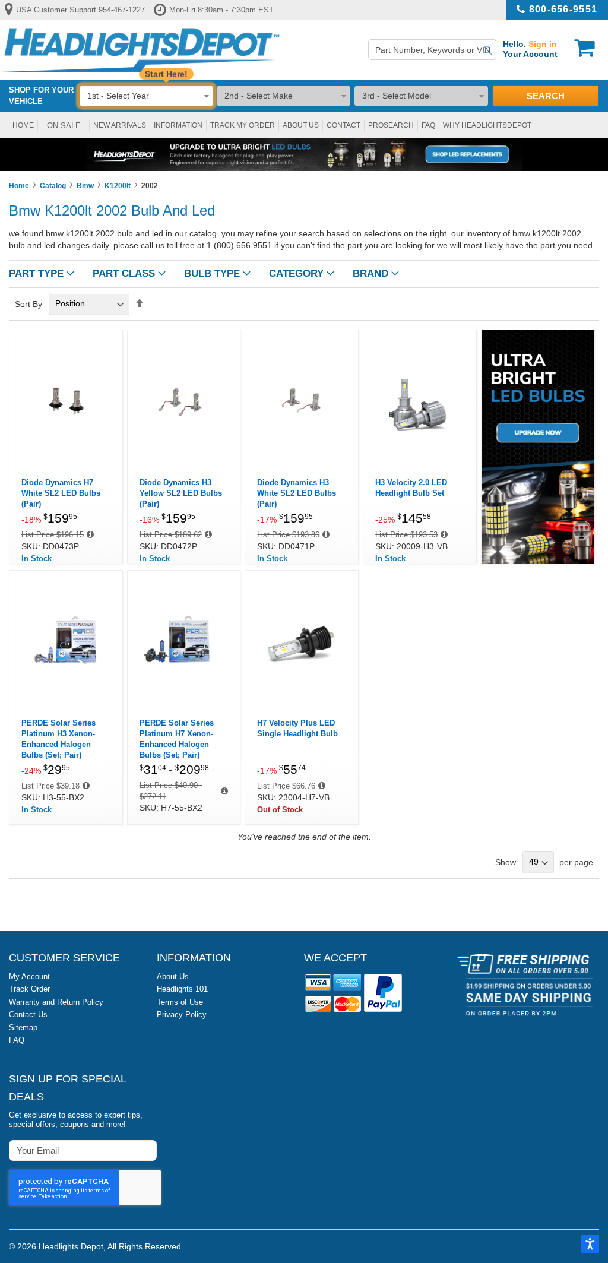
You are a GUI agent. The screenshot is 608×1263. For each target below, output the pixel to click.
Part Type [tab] (36, 273)
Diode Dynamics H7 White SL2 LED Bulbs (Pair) (60, 493)
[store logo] (140, 50)
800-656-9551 (563, 9)
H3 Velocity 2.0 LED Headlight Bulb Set (411, 488)
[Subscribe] (147, 1150)
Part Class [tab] (124, 273)
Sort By (28, 303)
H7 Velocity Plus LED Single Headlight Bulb (297, 728)
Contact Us (28, 1014)
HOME (23, 125)
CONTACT (343, 125)
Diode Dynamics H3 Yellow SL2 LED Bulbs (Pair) (181, 493)
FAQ (428, 125)
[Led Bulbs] (538, 561)
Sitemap (23, 1027)
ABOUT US (301, 125)
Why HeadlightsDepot (487, 125)
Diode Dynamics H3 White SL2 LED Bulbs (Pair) (296, 493)
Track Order (29, 989)
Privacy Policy (182, 1014)
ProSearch (391, 125)
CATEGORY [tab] (296, 273)
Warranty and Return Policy (56, 1002)
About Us (173, 976)
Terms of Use (180, 1002)
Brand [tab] (370, 273)
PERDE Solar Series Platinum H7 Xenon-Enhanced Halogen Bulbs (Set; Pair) (177, 738)
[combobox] (432, 49)
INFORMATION (178, 125)
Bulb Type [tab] (212, 273)
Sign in (542, 44)
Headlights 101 (182, 989)
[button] (590, 1244)
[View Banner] (304, 154)
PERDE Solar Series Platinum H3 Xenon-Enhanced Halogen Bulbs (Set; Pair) (58, 738)
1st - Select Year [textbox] (118, 95)
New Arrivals (119, 125)
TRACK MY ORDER (242, 125)
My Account (29, 976)
